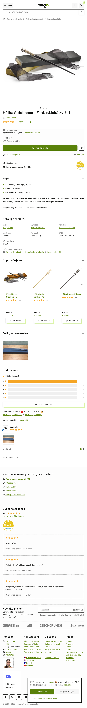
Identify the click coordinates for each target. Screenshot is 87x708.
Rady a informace (52, 649)
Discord (8, 652)
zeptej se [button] (80, 155)
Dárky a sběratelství (15, 19)
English (29, 663)
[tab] (40, 107)
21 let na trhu (10, 487)
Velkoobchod (50, 652)
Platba (35, 644)
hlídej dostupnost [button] (12, 155)
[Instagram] (12, 697)
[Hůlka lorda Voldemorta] (43, 295)
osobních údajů (78, 615)
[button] (43, 178)
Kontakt (69, 641)
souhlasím (42, 691)
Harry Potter (11, 118)
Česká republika (33, 657)
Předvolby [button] (67, 685)
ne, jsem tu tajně (67, 691)
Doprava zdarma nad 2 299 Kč (18, 479)
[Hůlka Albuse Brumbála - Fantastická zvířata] (15, 295)
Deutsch (29, 666)
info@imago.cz (11, 649)
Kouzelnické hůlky (54, 19)
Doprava (27, 644)
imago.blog (71, 660)
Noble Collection (38, 227)
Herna (68, 647)
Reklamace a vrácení (32, 649)
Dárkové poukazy (73, 655)
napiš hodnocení (44, 404)
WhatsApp (9, 655)
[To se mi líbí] (81, 449)
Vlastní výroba (11, 491)
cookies (50, 682)
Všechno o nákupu (31, 641)
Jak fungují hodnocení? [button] (12, 414)
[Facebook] (5, 697)
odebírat (76, 610)
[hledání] (81, 12)
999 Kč (16, 141)
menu (9, 5)
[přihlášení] (74, 5)
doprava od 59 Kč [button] (32, 133)
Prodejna (70, 644)
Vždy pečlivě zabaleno (15, 494)
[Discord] (19, 697)
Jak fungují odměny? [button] (33, 414)
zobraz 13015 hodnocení (13, 516)
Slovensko (30, 660)
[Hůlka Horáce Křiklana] (71, 295)
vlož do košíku (42, 148)
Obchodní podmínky (53, 641)
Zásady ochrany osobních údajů (43, 698)
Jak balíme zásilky (31, 647)
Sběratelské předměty (35, 19)
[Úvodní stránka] (4, 19)
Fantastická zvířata (67, 227)
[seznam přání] (81, 148)
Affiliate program (52, 657)
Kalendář (70, 657)
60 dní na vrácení (12, 483)
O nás (68, 649)
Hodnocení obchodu (74, 652)
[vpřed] (81, 64)
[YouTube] (26, 697)
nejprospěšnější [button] (10, 420)
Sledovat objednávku (33, 652)
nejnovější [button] (24, 420)
